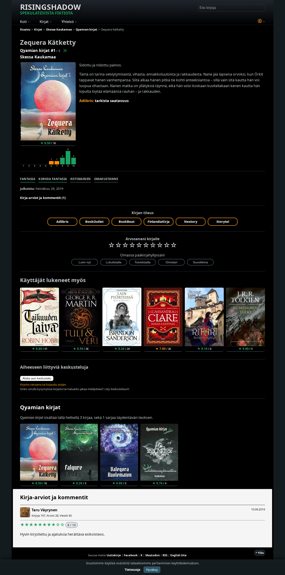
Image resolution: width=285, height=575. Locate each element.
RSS (165, 555)
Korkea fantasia (53, 179)
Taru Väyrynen (44, 509)
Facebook (131, 555)
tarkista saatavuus (112, 100)
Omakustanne (106, 179)
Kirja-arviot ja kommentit (54, 497)
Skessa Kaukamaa (38, 56)
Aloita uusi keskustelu (36, 378)
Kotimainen (80, 179)
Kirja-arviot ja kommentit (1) (43, 198)
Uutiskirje (114, 555)
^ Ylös (260, 553)
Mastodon (152, 555)
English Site (178, 555)
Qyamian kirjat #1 (37, 50)
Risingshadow (50, 9)
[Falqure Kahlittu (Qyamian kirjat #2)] (64, 50)
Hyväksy (152, 569)
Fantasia (27, 179)
